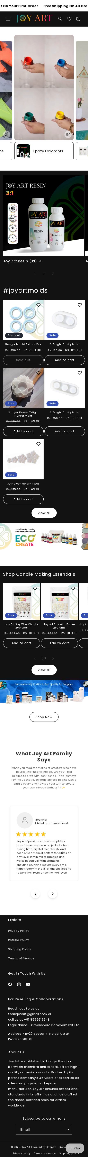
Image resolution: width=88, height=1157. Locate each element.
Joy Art (26, 1147)
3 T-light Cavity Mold (64, 412)
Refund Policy (18, 940)
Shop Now (44, 717)
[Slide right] (53, 273)
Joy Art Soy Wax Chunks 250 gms (21, 626)
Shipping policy (69, 1153)
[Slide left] (34, 273)
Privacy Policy (18, 931)
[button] (8, 18)
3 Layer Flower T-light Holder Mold (23, 414)
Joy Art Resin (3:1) (20, 261)
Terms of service (44, 1153)
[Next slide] (52, 893)
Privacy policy (21, 1153)
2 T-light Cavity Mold (64, 344)
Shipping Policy (19, 949)
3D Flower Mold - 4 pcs (23, 483)
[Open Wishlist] (69, 18)
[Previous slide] (35, 893)
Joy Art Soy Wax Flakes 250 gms (59, 626)
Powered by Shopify (43, 1147)
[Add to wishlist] (38, 305)
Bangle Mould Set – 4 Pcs (23, 344)
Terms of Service (21, 958)
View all (44, 513)
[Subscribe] (67, 1130)
